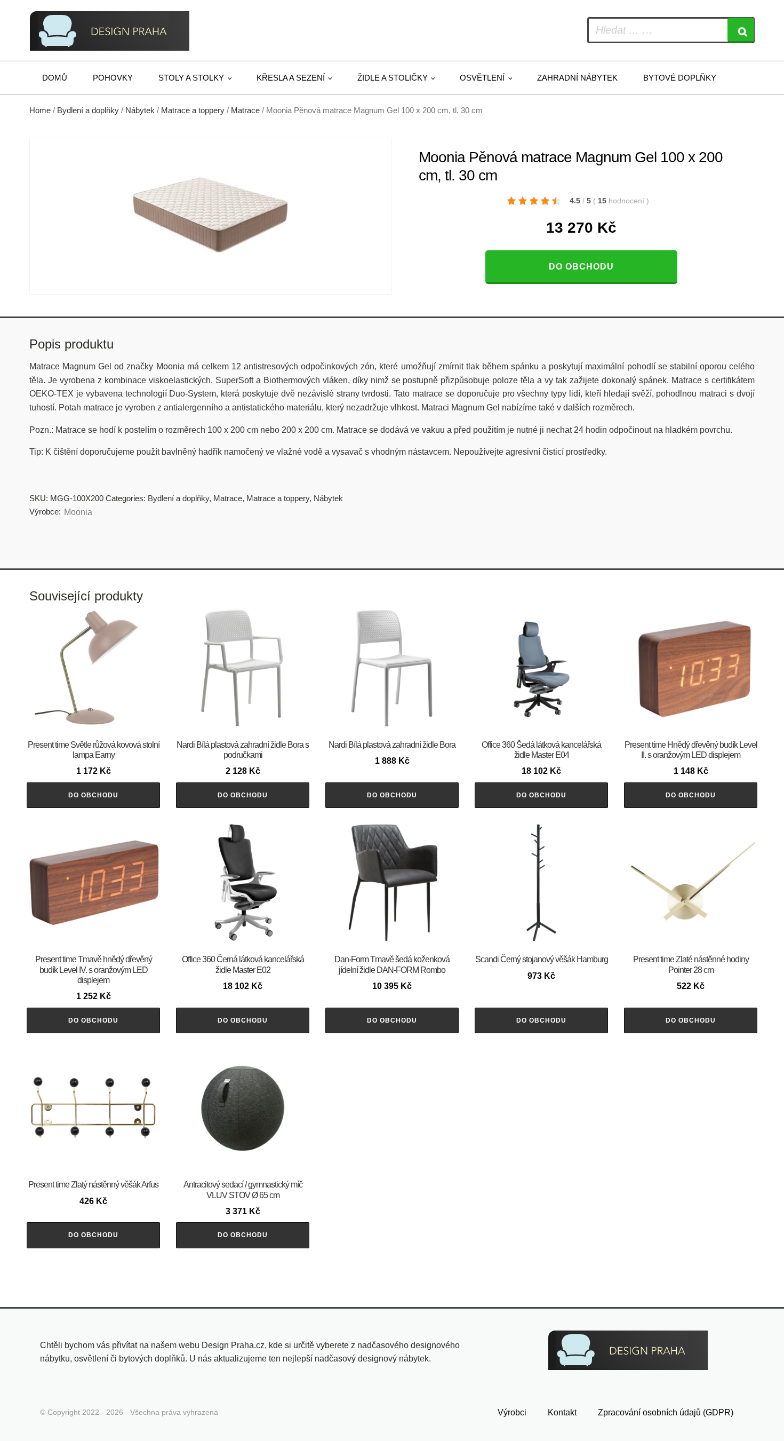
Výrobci (512, 1412)
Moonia (78, 512)
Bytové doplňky (679, 77)
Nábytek (140, 110)
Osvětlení (482, 77)
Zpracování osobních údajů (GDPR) (665, 1412)
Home (40, 110)
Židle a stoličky (392, 77)
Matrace (245, 110)
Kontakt (562, 1412)
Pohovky (113, 77)
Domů (54, 77)
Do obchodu (581, 266)
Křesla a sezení (291, 77)
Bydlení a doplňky (88, 110)
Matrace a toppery (193, 110)
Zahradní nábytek (577, 77)
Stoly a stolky (191, 77)
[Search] (740, 30)
